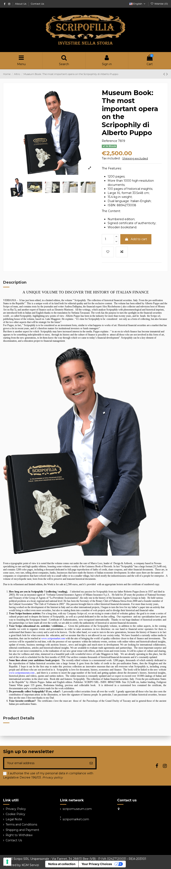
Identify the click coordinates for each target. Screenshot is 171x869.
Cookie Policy (15, 814)
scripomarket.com (76, 819)
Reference (109, 141)
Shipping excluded (135, 158)
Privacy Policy (16, 809)
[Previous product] (164, 74)
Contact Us (37, 3)
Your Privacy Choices (97, 864)
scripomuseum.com (77, 809)
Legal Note (14, 819)
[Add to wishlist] (108, 252)
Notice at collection (61, 864)
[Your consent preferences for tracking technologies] (7, 862)
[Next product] (167, 74)
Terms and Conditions (21, 824)
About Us (21, 3)
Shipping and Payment (22, 830)
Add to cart (139, 239)
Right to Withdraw (19, 835)
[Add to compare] (122, 252)
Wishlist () (161, 3)
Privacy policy (52, 777)
